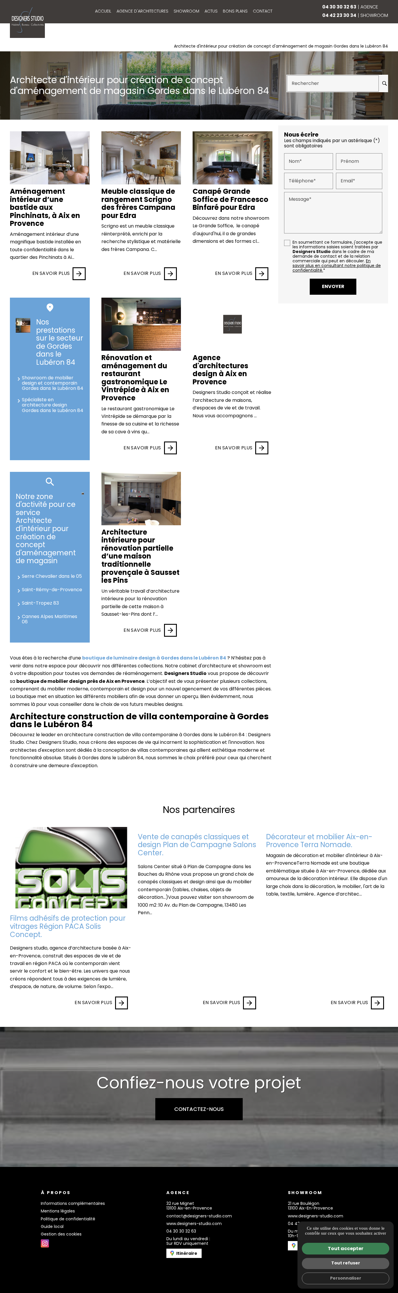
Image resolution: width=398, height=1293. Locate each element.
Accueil (103, 11)
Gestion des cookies (61, 1234)
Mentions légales (58, 1211)
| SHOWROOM (355, 15)
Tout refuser (345, 1263)
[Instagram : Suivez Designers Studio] (45, 1243)
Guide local (52, 1226)
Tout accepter (345, 1248)
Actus (211, 11)
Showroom (186, 11)
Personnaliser (345, 1278)
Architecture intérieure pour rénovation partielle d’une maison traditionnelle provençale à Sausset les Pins (140, 556)
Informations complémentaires (73, 1203)
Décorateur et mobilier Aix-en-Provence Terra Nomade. (319, 841)
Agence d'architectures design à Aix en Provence (220, 370)
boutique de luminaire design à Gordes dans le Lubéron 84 (154, 658)
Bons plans (235, 11)
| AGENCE (350, 7)
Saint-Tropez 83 (40, 603)
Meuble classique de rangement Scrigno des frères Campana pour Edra (138, 203)
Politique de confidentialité (68, 1219)
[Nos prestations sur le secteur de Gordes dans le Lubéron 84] (23, 325)
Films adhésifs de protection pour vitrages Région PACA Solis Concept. (68, 926)
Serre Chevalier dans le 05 (52, 576)
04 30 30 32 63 (181, 1231)
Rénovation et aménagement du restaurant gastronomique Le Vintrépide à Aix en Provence (135, 378)
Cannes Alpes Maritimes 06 (49, 619)
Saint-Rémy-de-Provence (52, 589)
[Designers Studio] (27, 20)
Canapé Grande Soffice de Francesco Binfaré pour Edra (230, 199)
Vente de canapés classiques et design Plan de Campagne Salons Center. (197, 845)
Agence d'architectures (142, 11)
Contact (262, 11)
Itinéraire (186, 1253)
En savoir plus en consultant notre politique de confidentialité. (337, 265)
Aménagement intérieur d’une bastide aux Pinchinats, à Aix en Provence (45, 207)
